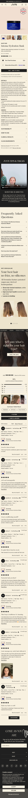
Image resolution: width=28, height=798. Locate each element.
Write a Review (17, 419)
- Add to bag (14, 70)
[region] (14, 399)
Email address (5, 745)
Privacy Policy (9, 783)
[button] (14, 56)
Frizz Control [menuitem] (22, 409)
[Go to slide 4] (17, 323)
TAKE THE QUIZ (14, 354)
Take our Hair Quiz (17, 147)
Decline (13, 790)
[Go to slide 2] (13, 323)
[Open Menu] (2, 4)
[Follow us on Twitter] (7, 766)
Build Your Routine (5, 145)
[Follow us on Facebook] (11, 766)
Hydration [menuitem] (5, 409)
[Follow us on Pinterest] (25, 766)
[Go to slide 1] (11, 323)
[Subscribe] (25, 746)
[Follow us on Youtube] (21, 766)
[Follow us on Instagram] (2, 766)
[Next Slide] (25, 399)
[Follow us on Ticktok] (16, 766)
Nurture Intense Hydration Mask (13, 440)
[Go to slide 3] (15, 323)
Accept (13, 786)
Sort (13, 423)
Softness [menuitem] (13, 409)
